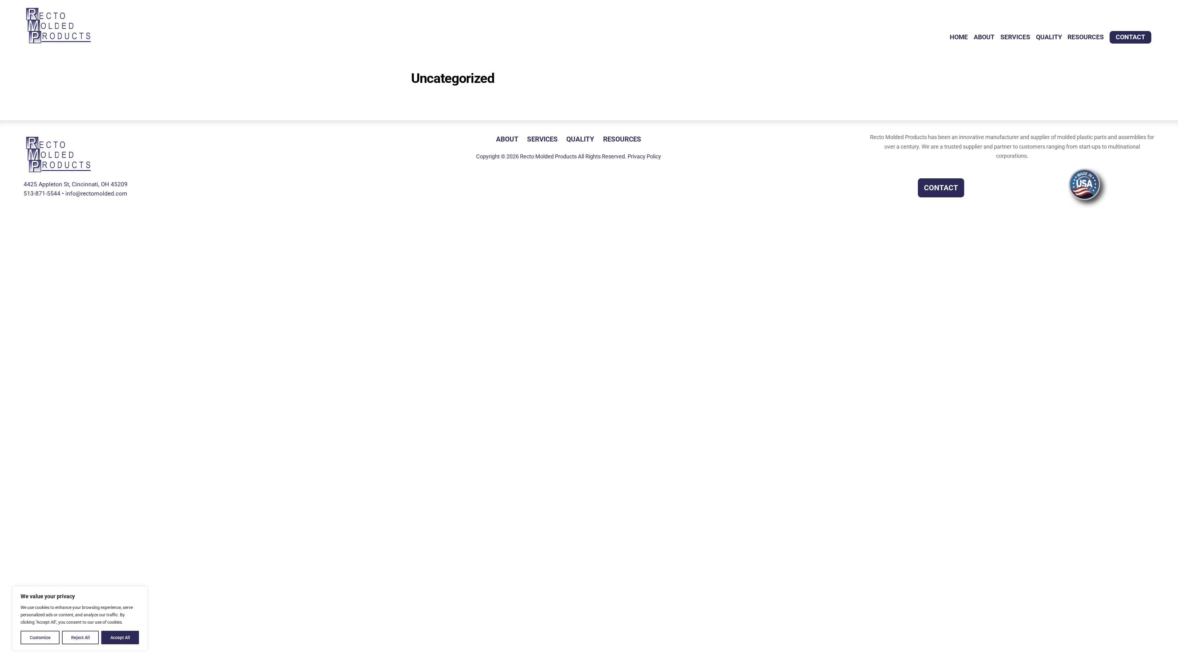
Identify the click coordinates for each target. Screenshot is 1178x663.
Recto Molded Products (548, 156)
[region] (79, 618)
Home (959, 37)
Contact (1130, 37)
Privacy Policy (644, 156)
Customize (40, 637)
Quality (1049, 37)
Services (1015, 37)
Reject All (80, 637)
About (984, 37)
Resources (1086, 37)
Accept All (120, 637)
